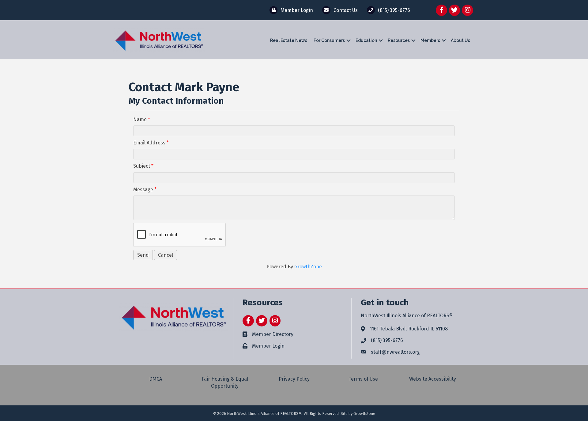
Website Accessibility (432, 379)
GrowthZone (308, 267)
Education (366, 40)
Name (140, 119)
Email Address (149, 143)
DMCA (155, 379)
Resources (399, 40)
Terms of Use (363, 379)
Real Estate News (288, 40)
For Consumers (329, 40)
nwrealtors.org (403, 352)
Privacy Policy (294, 379)
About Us (460, 40)
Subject (141, 166)
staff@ (378, 352)
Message (143, 189)
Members (430, 40)
